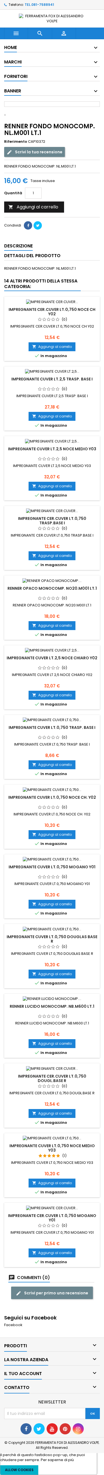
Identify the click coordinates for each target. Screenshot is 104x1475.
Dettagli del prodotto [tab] (32, 255)
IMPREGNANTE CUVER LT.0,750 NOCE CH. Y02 (52, 797)
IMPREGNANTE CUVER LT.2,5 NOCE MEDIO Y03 (52, 449)
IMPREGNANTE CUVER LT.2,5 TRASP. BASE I (52, 379)
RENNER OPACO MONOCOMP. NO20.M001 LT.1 (52, 588)
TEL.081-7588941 (39, 4)
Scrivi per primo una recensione (55, 1292)
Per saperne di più (57, 1459)
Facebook (13, 1325)
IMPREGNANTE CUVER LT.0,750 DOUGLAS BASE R (52, 939)
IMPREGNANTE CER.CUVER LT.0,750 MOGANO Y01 (52, 1218)
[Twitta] (38, 225)
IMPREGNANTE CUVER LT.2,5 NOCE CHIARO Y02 (52, 658)
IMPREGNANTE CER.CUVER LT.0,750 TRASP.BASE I (52, 521)
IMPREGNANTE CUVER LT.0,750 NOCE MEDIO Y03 (52, 1148)
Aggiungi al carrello (33, 207)
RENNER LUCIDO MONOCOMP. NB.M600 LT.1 (52, 1006)
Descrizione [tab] (18, 246)
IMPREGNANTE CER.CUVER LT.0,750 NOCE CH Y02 (52, 312)
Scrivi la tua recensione (38, 152)
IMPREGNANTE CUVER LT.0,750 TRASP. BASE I (52, 727)
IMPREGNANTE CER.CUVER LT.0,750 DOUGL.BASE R (52, 1078)
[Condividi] (28, 225)
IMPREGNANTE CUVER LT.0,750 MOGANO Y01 (52, 867)
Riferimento (15, 141)
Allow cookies (19, 1469)
